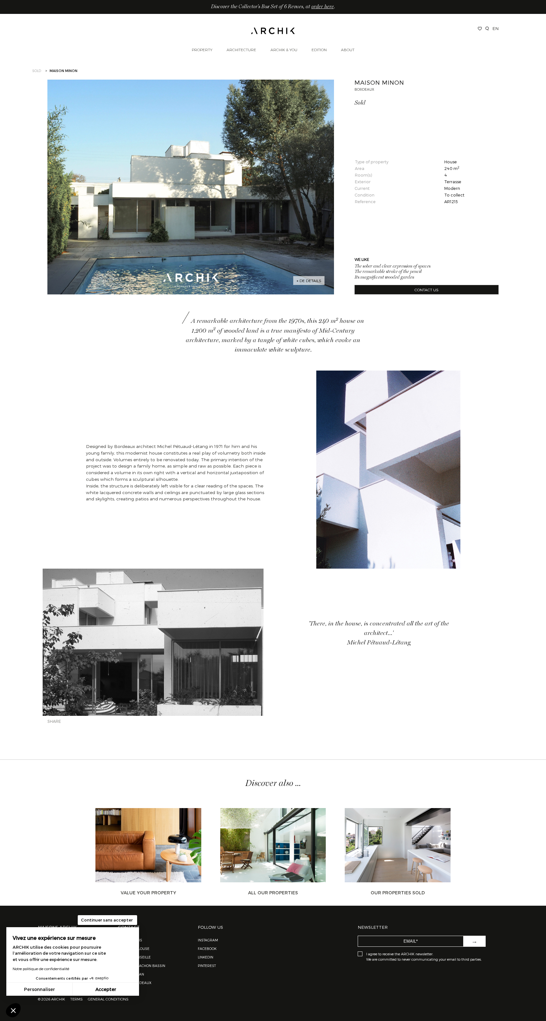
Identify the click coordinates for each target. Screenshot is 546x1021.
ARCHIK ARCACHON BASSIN (141, 966)
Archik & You (283, 49)
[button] (13, 1010)
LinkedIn (205, 957)
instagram (208, 940)
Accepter (105, 989)
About (348, 49)
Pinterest (207, 966)
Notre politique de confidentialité (41, 968)
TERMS (76, 999)
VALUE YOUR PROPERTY (148, 892)
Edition (319, 49)
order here (322, 6)
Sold (36, 71)
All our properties (273, 892)
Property (202, 49)
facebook (207, 948)
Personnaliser (39, 989)
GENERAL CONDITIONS (108, 999)
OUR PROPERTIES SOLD (398, 892)
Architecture (241, 49)
